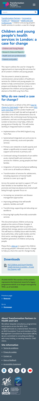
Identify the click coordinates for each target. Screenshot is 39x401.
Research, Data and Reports (13, 52)
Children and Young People (12, 48)
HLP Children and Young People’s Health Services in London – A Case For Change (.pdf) (21, 266)
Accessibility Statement (12, 364)
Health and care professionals (13, 56)
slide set (14, 246)
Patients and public (9, 59)
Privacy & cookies (10, 352)
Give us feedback (10, 360)
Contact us (8, 356)
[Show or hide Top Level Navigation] (34, 4)
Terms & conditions (11, 348)
